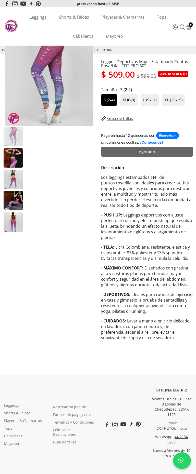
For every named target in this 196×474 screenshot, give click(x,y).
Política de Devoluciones (64, 432)
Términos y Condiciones (73, 422)
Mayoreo (114, 36)
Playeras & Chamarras (123, 17)
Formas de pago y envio (73, 414)
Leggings (38, 17)
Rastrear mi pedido (69, 407)
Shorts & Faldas (74, 17)
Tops (161, 17)
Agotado (147, 152)
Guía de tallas (120, 118)
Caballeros (83, 36)
